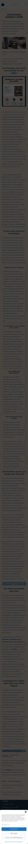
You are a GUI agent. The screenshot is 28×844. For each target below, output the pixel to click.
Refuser (14, 833)
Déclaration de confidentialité (17, 841)
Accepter (14, 829)
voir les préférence (14, 838)
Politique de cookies (8, 841)
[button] (25, 812)
